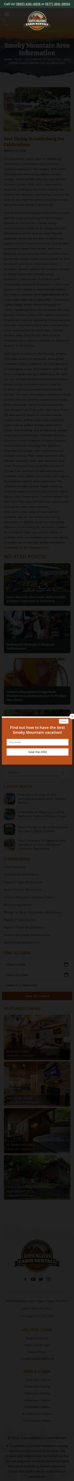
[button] (7, 15)
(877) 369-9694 (57, 4)
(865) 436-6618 (28, 4)
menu (7, 14)
